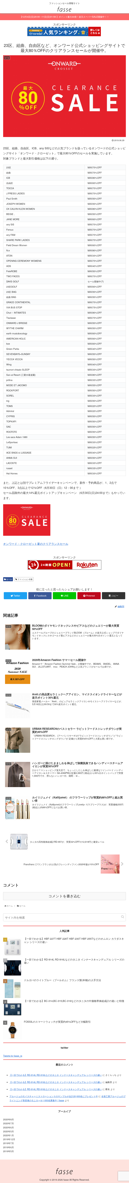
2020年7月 (8, 1123)
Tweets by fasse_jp (12, 1055)
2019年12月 (9, 1139)
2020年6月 (8, 1127)
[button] (122, 916)
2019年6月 (8, 1147)
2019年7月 (8, 1143)
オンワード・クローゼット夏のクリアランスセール (35, 544)
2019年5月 (8, 1151)
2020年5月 (8, 1131)
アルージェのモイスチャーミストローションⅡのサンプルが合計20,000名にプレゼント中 (53, 1096)
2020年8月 (8, 1119)
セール (9, 579)
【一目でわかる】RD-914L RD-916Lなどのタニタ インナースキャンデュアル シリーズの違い (55, 1075)
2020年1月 (8, 1135)
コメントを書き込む (64, 896)
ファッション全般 (25, 579)
